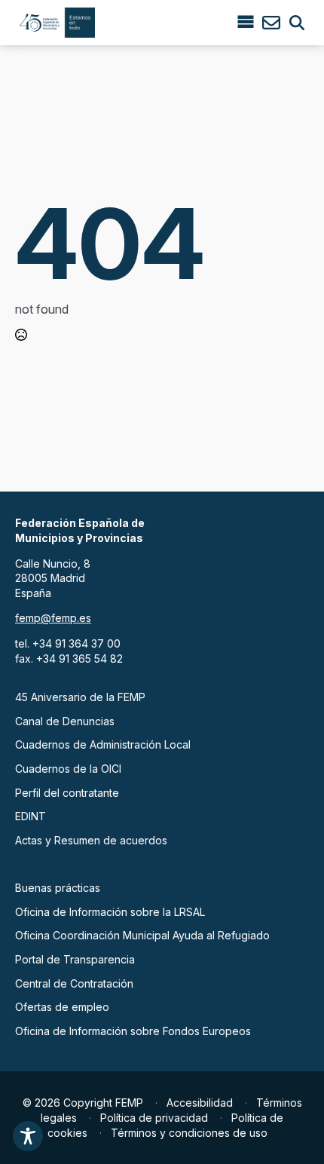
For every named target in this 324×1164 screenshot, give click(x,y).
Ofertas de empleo (62, 1006)
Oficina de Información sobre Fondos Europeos (133, 1031)
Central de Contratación (74, 983)
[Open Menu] (246, 22)
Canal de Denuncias (65, 721)
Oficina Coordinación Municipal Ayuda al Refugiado (142, 935)
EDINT (30, 816)
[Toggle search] (297, 23)
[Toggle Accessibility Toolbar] (27, 1136)
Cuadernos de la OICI (68, 768)
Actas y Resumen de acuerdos (91, 840)
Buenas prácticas (57, 887)
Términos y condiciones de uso (189, 1132)
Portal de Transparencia (75, 959)
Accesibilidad (200, 1102)
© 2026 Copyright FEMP (83, 1102)
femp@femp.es (53, 617)
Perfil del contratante (67, 792)
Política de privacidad (154, 1117)
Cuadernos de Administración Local (103, 744)
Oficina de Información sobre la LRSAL (110, 911)
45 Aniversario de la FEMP (80, 697)
